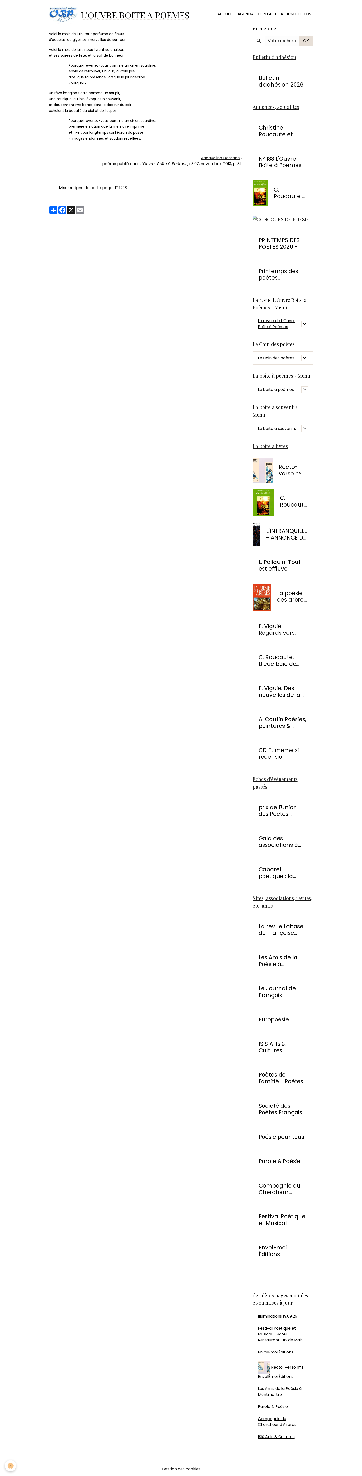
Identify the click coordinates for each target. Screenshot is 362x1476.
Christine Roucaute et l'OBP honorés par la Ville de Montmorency (278, 131)
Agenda (246, 14)
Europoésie (274, 1019)
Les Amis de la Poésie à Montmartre (278, 960)
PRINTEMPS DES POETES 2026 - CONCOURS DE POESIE (279, 243)
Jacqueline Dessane (220, 158)
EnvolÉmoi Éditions (273, 1251)
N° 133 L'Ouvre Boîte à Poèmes (280, 162)
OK (306, 41)
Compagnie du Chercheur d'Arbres (279, 1189)
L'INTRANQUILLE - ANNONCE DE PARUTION (286, 534)
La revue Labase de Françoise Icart (281, 929)
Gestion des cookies (181, 1469)
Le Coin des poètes (276, 358)
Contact (267, 14)
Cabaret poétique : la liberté (276, 872)
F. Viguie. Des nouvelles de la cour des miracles (279, 691)
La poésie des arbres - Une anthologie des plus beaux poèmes (292, 596)
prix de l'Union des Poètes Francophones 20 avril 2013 (283, 810)
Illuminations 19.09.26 (277, 1316)
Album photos (296, 14)
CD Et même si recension (279, 753)
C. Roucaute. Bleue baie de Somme (277, 660)
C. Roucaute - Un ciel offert (289, 193)
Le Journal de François (277, 992)
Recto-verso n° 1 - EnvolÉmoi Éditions (293, 470)
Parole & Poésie (279, 1161)
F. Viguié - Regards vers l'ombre (277, 629)
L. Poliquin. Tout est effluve (280, 565)
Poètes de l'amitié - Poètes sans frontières (281, 1078)
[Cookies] (10, 1465)
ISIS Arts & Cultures (272, 1047)
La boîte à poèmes (276, 389)
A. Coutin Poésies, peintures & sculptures (282, 722)
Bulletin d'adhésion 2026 (281, 81)
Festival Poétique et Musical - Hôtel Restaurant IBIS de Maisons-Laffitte (282, 1220)
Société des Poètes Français (280, 1109)
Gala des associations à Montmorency (278, 841)
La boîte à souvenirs (277, 428)
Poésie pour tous (281, 1137)
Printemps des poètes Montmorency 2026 (278, 274)
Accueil (225, 14)
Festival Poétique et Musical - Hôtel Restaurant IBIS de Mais (280, 1334)
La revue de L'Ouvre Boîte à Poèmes (276, 324)
